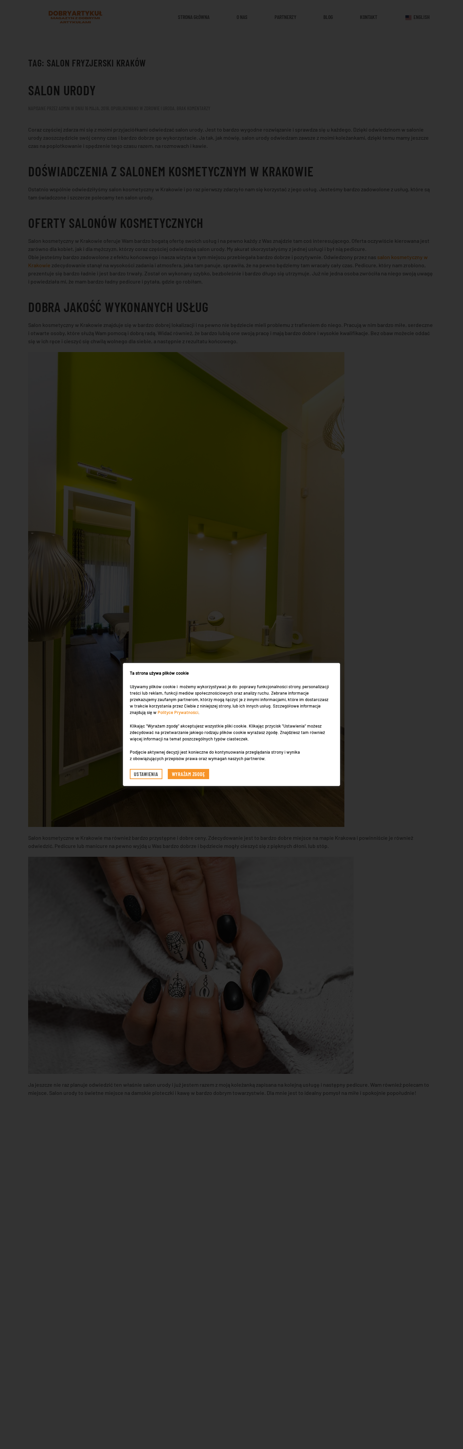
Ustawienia (146, 774)
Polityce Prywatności (178, 712)
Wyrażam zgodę (188, 774)
